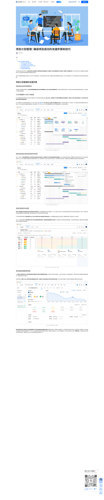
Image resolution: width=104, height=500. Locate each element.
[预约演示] (101, 492)
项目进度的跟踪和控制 (25, 68)
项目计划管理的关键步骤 (23, 61)
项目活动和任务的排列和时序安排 (28, 65)
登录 (79, 1)
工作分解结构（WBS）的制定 (27, 64)
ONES (40, 102)
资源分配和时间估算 (25, 67)
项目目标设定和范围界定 (26, 62)
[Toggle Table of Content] (17, 60)
